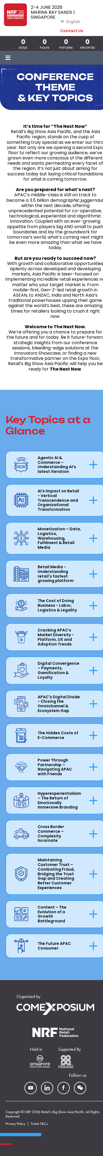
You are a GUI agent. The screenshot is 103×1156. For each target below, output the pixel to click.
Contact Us (71, 31)
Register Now (44, 31)
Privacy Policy (15, 1123)
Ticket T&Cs (39, 1123)
